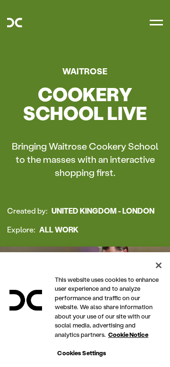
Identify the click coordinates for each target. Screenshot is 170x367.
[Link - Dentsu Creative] (14, 22)
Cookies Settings (81, 353)
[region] (85, 309)
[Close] (158, 265)
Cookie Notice (128, 334)
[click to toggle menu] (156, 22)
